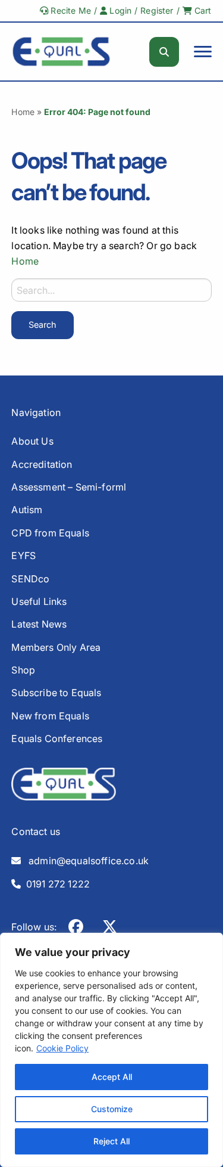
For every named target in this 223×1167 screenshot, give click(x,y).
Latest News (39, 624)
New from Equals (50, 716)
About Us (32, 441)
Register (156, 10)
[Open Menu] (203, 52)
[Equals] (61, 51)
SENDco (30, 579)
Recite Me (69, 10)
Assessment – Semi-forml (68, 487)
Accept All (112, 1077)
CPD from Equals (50, 533)
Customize (112, 1109)
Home (22, 112)
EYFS (23, 555)
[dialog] (111, 1050)
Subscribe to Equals (56, 693)
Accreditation (41, 464)
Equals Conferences (56, 738)
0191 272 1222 (55, 884)
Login (119, 10)
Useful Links (39, 601)
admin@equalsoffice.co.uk (85, 861)
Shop (23, 670)
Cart (202, 10)
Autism (26, 510)
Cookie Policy (62, 1048)
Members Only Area (55, 647)
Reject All (111, 1141)
